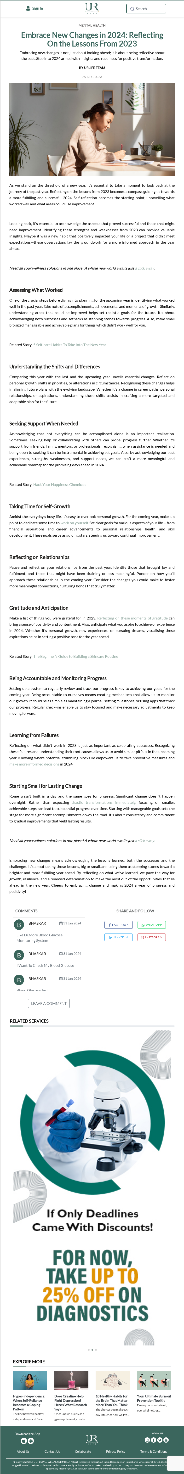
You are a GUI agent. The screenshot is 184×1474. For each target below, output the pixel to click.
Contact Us (52, 1451)
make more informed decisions (34, 764)
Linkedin (121, 937)
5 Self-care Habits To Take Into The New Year (69, 344)
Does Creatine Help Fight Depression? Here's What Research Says (70, 1402)
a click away (144, 268)
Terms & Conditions (153, 1451)
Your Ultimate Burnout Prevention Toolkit (154, 1398)
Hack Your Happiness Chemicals (59, 484)
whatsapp (153, 925)
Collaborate (83, 1451)
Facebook (120, 925)
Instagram (153, 937)
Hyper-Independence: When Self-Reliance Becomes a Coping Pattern (29, 1402)
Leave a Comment (49, 1003)
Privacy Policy (115, 1451)
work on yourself (74, 522)
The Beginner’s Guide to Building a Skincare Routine (75, 656)
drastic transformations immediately (103, 802)
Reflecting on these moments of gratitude (132, 618)
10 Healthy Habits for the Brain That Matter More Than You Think (112, 1400)
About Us (23, 1451)
